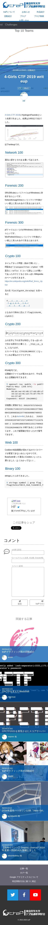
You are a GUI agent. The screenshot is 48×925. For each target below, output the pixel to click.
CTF (19, 88)
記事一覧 (24, 868)
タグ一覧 (24, 873)
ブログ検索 (39, 16)
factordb (20, 416)
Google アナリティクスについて (24, 877)
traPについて (9, 12)
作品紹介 (41, 12)
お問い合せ (24, 20)
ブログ (23, 16)
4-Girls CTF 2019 (12, 115)
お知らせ (26, 12)
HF (13, 507)
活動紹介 (8, 16)
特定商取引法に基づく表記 (24, 881)
